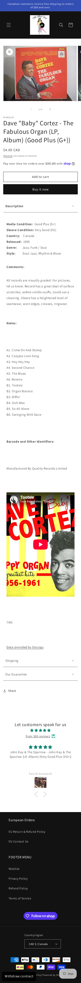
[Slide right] (50, 109)
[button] (8, 25)
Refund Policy (18, 888)
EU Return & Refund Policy (27, 832)
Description (14, 206)
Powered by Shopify (54, 974)
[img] (40, 730)
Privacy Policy (18, 878)
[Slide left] (31, 109)
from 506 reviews (38, 736)
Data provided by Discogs (24, 647)
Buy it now (40, 189)
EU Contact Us (19, 841)
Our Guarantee (16, 674)
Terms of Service (20, 898)
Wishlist (14, 869)
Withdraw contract (19, 976)
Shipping (7, 155)
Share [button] (12, 691)
